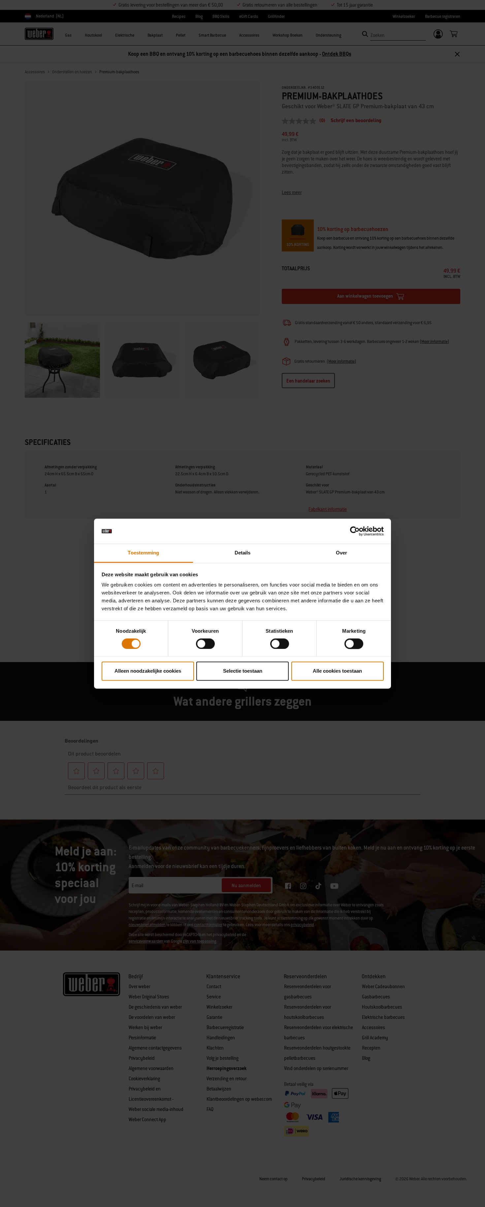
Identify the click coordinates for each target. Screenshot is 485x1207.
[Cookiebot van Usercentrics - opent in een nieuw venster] (355, 531)
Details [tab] (243, 553)
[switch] (205, 643)
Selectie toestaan (242, 671)
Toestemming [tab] (143, 553)
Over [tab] (341, 553)
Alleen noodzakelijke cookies (147, 671)
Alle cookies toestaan (337, 671)
